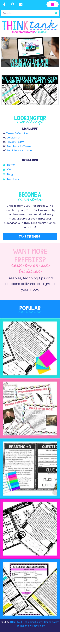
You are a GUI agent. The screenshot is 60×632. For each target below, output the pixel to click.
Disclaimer (13, 137)
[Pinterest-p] (12, 4)
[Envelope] (21, 4)
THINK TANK (16, 622)
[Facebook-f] (4, 4)
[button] (52, 4)
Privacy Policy (15, 142)
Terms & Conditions (18, 133)
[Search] (56, 13)
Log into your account (20, 150)
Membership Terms (19, 146)
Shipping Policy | (34, 622)
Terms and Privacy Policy (30, 625)
